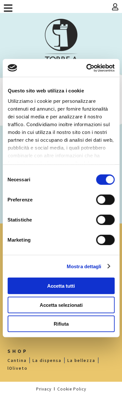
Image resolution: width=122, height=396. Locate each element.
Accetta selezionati (61, 304)
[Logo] (61, 44)
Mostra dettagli (84, 266)
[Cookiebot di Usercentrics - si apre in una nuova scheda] (87, 68)
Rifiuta (61, 324)
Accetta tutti (61, 286)
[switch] (105, 200)
